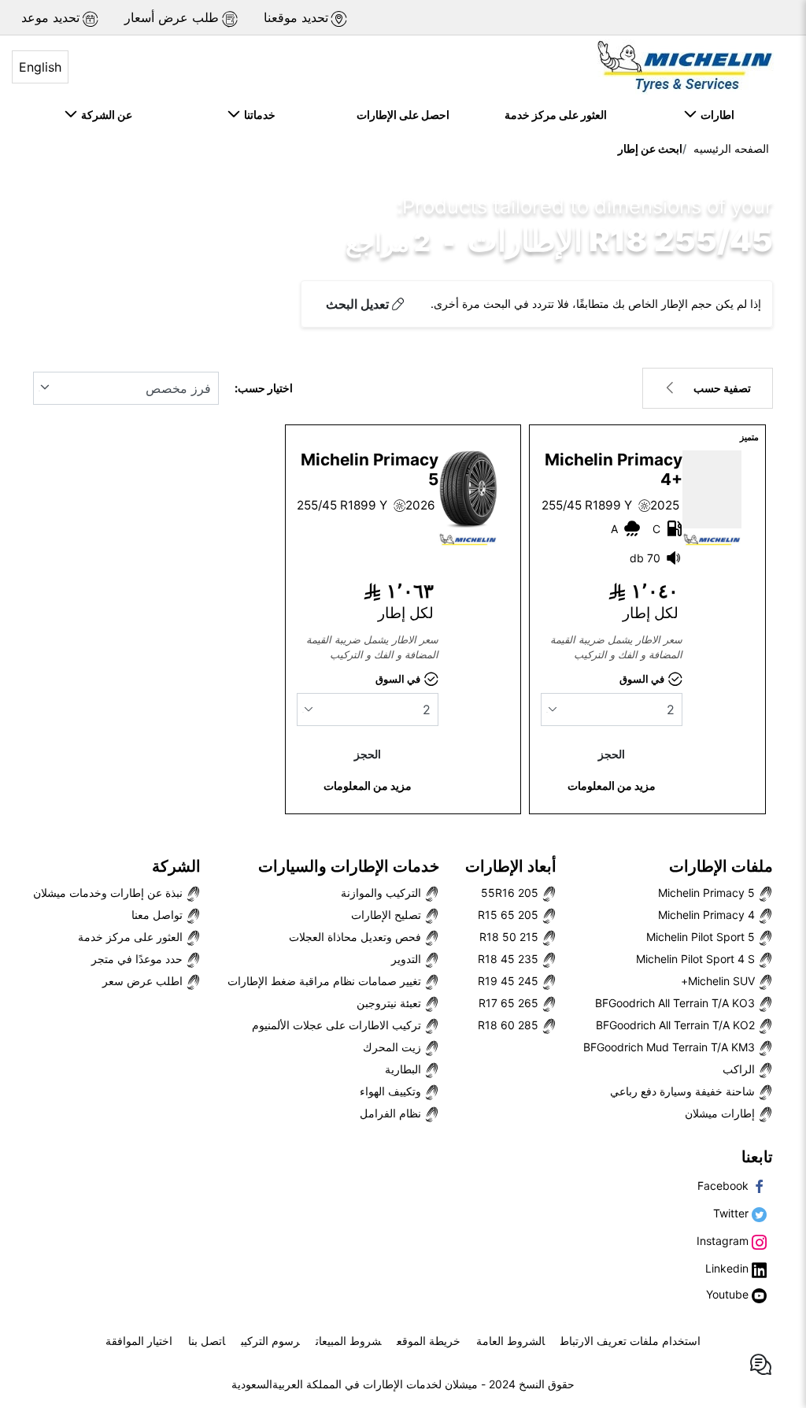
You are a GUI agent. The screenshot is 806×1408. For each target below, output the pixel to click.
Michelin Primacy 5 (708, 892)
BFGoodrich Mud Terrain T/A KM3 (670, 1047)
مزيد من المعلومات (612, 785)
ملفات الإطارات (721, 866)
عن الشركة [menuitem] (104, 114)
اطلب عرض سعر (144, 980)
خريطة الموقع (428, 1340)
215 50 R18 (510, 936)
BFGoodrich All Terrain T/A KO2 (677, 1025)
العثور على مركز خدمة (132, 936)
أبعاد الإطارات (510, 866)
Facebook (724, 1185)
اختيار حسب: (264, 388)
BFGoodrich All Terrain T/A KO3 (676, 1003)
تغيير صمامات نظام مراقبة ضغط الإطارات (325, 980)
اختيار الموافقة (138, 1340)
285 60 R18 (510, 1025)
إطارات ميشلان (721, 1113)
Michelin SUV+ (719, 980)
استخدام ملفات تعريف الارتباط (630, 1340)
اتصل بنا (206, 1340)
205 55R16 (511, 892)
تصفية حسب (722, 388)
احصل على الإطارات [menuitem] (403, 114)
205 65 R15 (510, 914)
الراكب (740, 1069)
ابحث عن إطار (650, 148)
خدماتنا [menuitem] (257, 114)
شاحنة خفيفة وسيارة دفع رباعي (684, 1091)
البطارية (404, 1069)
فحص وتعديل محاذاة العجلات (356, 936)
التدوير (407, 958)
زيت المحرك (393, 1047)
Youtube (729, 1294)
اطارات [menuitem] (715, 114)
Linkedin (728, 1268)
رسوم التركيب (270, 1340)
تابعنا (757, 1157)
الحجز (611, 754)
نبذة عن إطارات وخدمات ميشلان (109, 892)
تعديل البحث (357, 304)
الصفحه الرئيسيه (731, 148)
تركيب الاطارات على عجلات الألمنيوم (338, 1025)
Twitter (732, 1213)
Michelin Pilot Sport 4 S (697, 958)
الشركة (176, 866)
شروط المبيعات (348, 1340)
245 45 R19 (510, 980)
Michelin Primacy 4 (708, 914)
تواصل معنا (158, 914)
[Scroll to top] (764, 1314)
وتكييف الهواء (392, 1091)
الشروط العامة (510, 1340)
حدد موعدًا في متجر (138, 958)
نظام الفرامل (392, 1113)
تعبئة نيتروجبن (390, 1003)
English (40, 67)
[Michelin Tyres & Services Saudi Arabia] (683, 66)
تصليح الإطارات (387, 914)
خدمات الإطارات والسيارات (348, 866)
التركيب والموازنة (382, 892)
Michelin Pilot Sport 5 (702, 936)
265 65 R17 (510, 1003)
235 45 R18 (510, 958)
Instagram (724, 1240)
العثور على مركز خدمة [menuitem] (556, 114)
